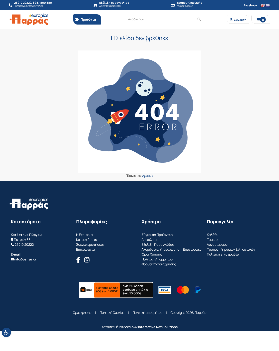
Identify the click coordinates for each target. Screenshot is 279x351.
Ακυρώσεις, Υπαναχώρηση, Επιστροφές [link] (172, 249)
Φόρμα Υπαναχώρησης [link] (159, 264)
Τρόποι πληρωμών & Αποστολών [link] (231, 249)
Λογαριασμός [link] (217, 244)
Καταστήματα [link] (86, 239)
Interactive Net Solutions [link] (158, 327)
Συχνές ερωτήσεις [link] (90, 244)
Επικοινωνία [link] (85, 249)
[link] (6, 332)
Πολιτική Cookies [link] (112, 312)
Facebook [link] (250, 5)
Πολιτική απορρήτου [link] (147, 312)
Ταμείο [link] (212, 239)
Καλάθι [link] (212, 234)
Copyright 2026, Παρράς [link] (188, 312)
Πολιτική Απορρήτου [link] (157, 259)
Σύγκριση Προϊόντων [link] (157, 234)
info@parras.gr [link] (25, 259)
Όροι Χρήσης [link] (152, 254)
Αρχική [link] (147, 175)
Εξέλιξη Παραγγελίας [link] (158, 244)
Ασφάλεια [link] (149, 239)
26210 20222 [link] (24, 244)
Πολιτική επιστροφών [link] (223, 254)
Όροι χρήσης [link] (82, 312)
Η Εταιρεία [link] (84, 234)
